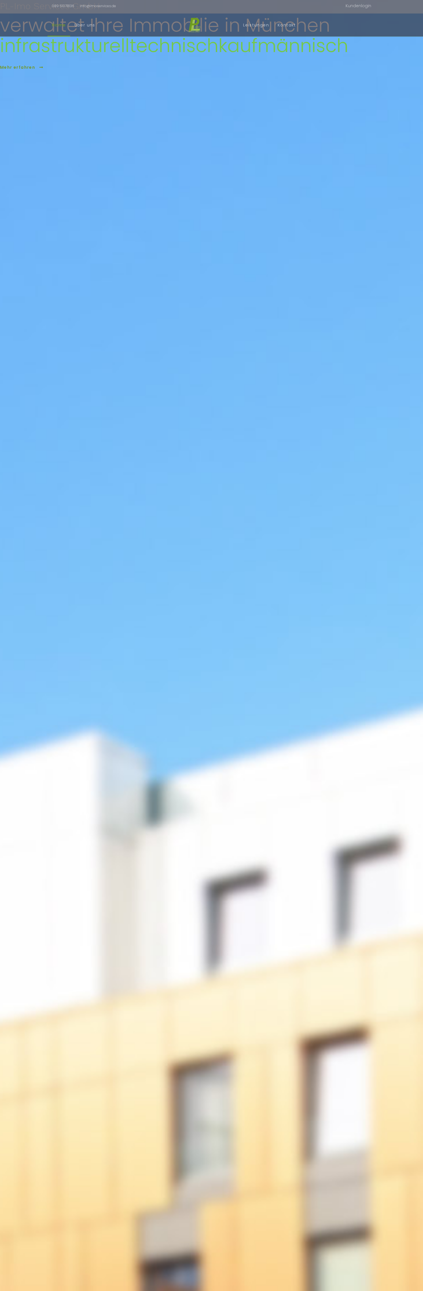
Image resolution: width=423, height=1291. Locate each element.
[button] (358, 6)
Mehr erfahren (18, 67)
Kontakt (287, 25)
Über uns (85, 25)
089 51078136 (63, 5)
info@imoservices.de (98, 5)
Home (59, 25)
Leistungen (256, 25)
